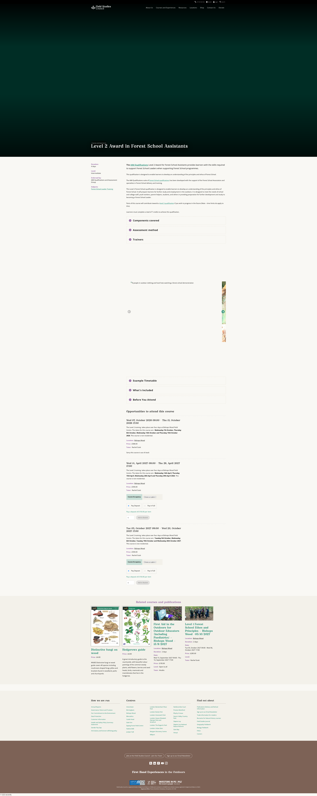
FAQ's (199, 731)
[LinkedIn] (154, 763)
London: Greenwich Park (158, 715)
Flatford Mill (130, 729)
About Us (149, 8)
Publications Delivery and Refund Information (207, 708)
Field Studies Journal (203, 721)
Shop (202, 8)
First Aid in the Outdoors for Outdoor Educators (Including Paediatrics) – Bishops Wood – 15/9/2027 (166, 634)
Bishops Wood (139, 440)
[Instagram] (166, 763)
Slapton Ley (177, 721)
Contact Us (211, 8)
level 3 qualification (167, 203)
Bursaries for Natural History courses (209, 718)
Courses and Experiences (165, 8)
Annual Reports (96, 707)
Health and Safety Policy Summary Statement (102, 723)
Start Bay (176, 729)
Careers (199, 734)
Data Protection (96, 716)
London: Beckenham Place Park (158, 708)
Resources (182, 8)
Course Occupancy (134, 497)
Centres (130, 701)
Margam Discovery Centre (158, 731)
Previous (129, 311)
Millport (152, 735)
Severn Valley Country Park (180, 717)
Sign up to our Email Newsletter (207, 712)
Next (223, 311)
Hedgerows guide (133, 650)
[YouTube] (162, 763)
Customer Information (98, 719)
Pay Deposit (135, 506)
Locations (193, 8)
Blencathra (129, 716)
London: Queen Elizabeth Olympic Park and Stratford (158, 720)
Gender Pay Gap (96, 728)
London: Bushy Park (156, 712)
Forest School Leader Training (102, 189)
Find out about (205, 701)
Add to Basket (143, 517)
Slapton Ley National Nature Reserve (180, 725)
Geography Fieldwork (204, 724)
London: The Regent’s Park (158, 725)
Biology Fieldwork (202, 728)
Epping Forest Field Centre (134, 726)
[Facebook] (158, 763)
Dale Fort (129, 722)
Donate (221, 8)
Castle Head (130, 719)
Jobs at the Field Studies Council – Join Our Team (144, 756)
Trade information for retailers (207, 715)
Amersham (130, 707)
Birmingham (130, 710)
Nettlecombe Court (179, 707)
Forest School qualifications (159, 180)
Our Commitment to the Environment (103, 713)
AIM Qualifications (139, 164)
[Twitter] (150, 763)
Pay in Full (151, 506)
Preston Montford (179, 710)
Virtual (175, 733)
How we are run (100, 701)
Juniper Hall (130, 732)
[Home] (101, 7)
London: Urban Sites (156, 728)
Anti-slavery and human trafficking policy (104, 731)
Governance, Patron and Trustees (102, 710)
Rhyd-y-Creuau (178, 713)
